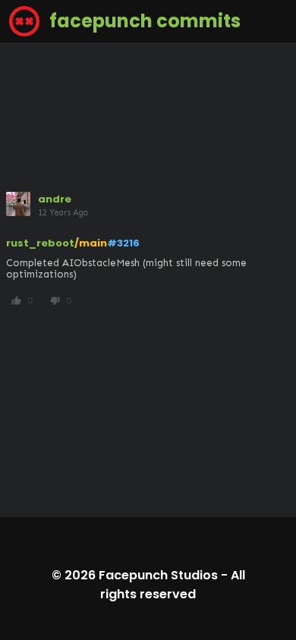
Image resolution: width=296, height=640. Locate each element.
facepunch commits (143, 20)
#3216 (123, 243)
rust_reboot (40, 243)
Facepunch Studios (158, 575)
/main (90, 243)
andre (54, 199)
